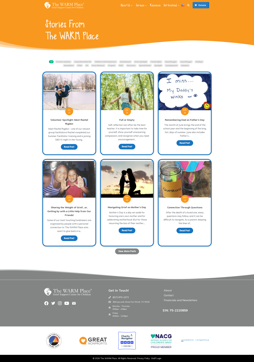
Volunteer (185, 65)
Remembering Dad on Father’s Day (185, 119)
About (168, 290)
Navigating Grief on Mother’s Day (127, 207)
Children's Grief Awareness (105, 62)
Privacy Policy (143, 358)
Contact (169, 295)
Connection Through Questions (184, 207)
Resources (155, 5)
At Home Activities (63, 62)
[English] (183, 5)
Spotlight (158, 65)
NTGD (80, 65)
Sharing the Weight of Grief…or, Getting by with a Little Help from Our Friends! (69, 211)
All (51, 62)
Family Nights (156, 62)
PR (87, 65)
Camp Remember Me (82, 62)
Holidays (199, 62)
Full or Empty (127, 119)
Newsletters (69, 65)
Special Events (145, 65)
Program (111, 65)
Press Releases (98, 65)
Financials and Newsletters (180, 300)
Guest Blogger (170, 62)
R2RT (121, 65)
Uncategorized (171, 65)
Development (125, 62)
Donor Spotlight (141, 62)
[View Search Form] (188, 5)
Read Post (71, 147)
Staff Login (156, 358)
